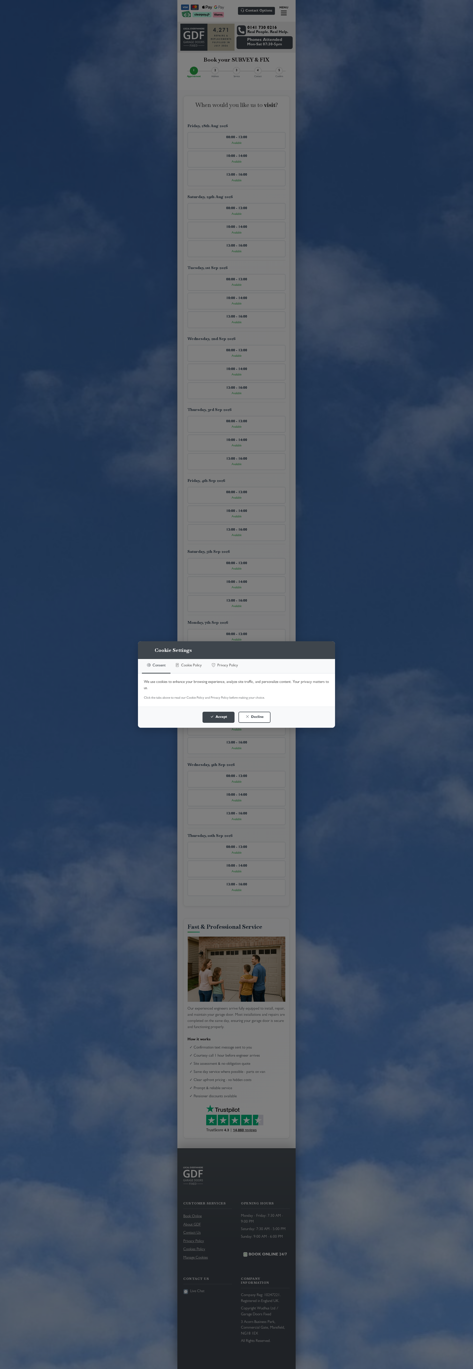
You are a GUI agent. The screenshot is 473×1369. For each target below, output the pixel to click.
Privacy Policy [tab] (227, 666)
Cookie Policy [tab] (191, 666)
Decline (257, 717)
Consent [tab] (159, 666)
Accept (221, 717)
